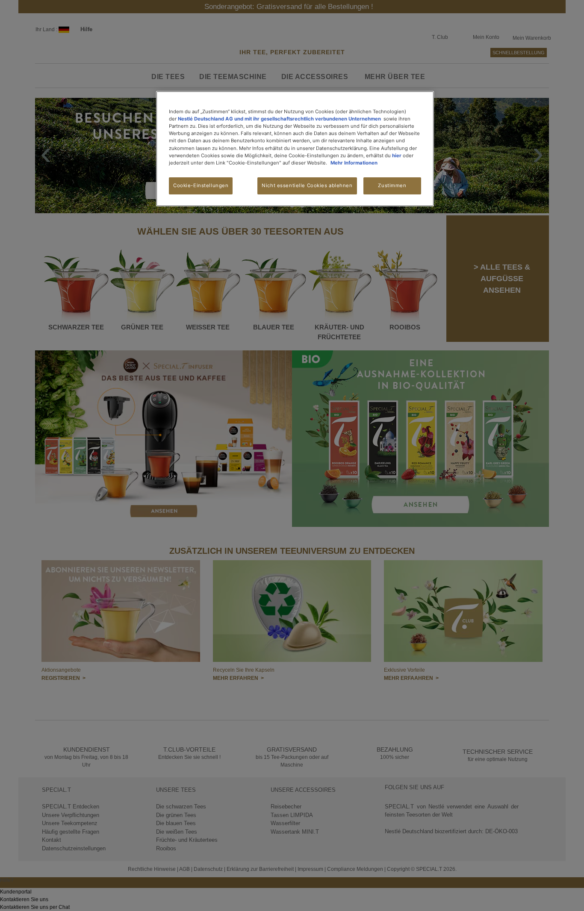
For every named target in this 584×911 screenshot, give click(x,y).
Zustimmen (392, 185)
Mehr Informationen (354, 163)
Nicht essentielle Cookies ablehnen (307, 185)
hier (396, 156)
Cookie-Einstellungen (200, 185)
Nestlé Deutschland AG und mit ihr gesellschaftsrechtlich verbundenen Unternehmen (279, 119)
